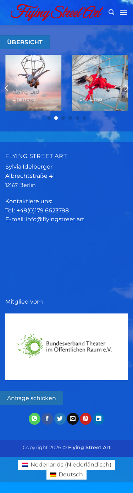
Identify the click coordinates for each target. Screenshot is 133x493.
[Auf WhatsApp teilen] (34, 419)
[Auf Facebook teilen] (47, 419)
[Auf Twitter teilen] (60, 419)
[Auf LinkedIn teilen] (98, 419)
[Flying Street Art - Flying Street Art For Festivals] (57, 12)
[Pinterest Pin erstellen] (86, 419)
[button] (111, 12)
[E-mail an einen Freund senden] (73, 419)
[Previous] (7, 88)
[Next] (126, 88)
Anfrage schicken (31, 398)
